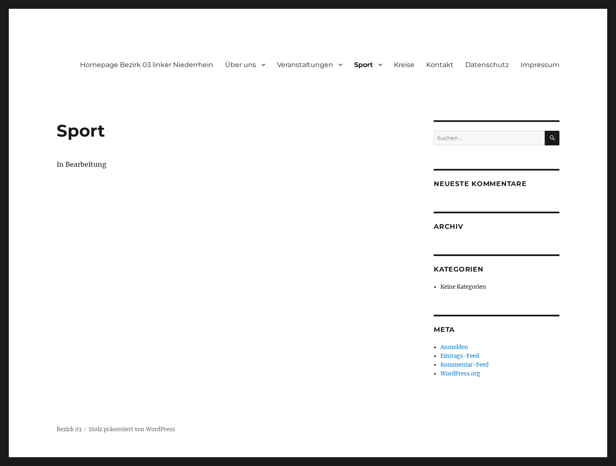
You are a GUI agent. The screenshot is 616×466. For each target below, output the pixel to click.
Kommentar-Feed (464, 364)
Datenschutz (487, 65)
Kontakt (439, 65)
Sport (363, 65)
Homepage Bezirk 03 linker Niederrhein (146, 65)
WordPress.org (460, 373)
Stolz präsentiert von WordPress (132, 429)
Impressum (539, 65)
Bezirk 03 (69, 429)
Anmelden (454, 347)
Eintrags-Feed (459, 356)
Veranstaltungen (305, 65)
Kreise (404, 65)
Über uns (240, 65)
